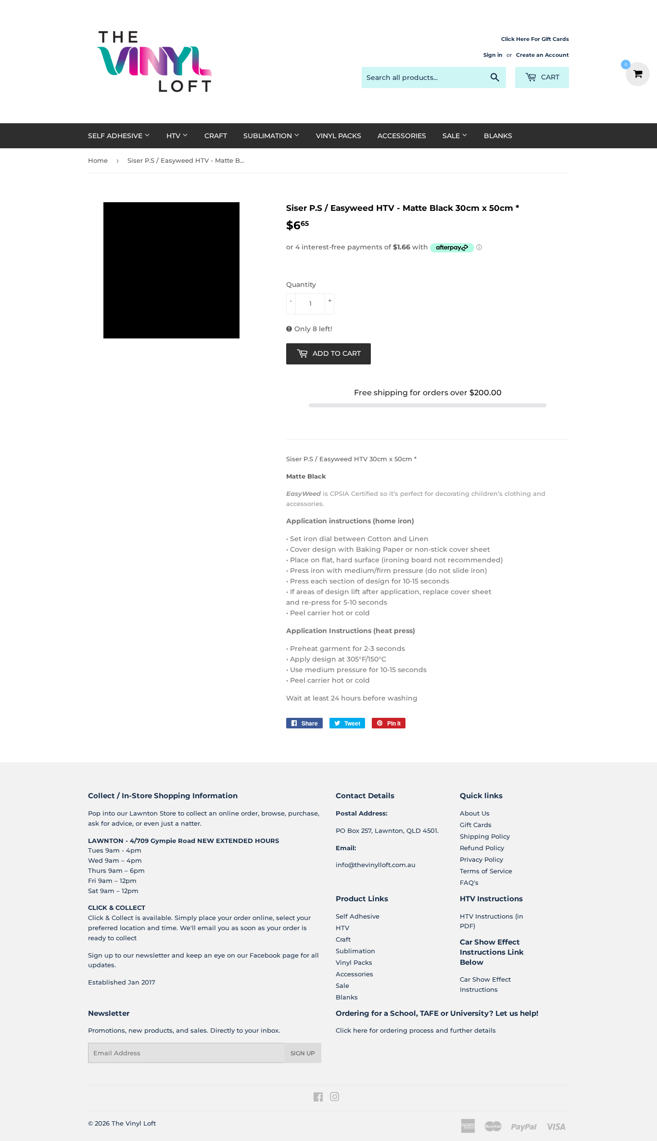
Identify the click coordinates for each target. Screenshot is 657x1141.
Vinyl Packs (338, 135)
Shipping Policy (485, 836)
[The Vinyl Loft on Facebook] (318, 1098)
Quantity (301, 284)
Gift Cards (476, 825)
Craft (215, 135)
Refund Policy (482, 848)
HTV (174, 135)
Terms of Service (486, 871)
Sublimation (268, 135)
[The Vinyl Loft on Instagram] (335, 1098)
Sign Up (303, 1053)
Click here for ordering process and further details (416, 1030)
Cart (549, 77)
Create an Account (542, 55)
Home (98, 160)
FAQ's (469, 882)
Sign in (493, 55)
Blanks (498, 135)
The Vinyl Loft (134, 1123)
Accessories (402, 135)
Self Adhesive (116, 135)
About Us (475, 813)
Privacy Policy (481, 859)
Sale (452, 135)
